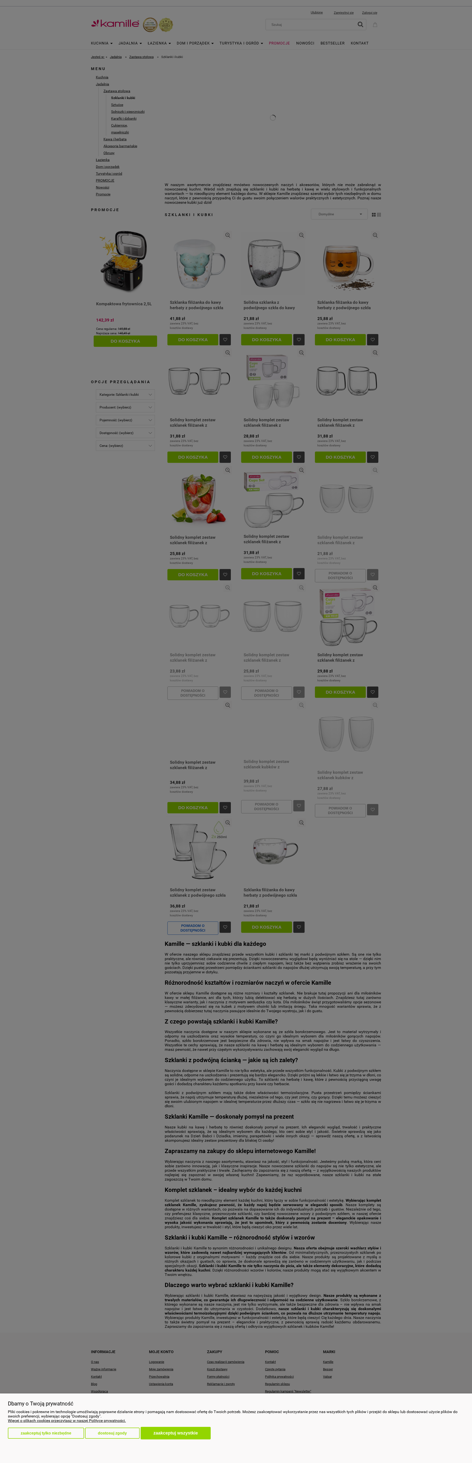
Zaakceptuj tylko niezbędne (46, 1433)
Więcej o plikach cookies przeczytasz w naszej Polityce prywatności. (67, 1420)
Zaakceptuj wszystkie (175, 1432)
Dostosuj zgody (112, 1433)
